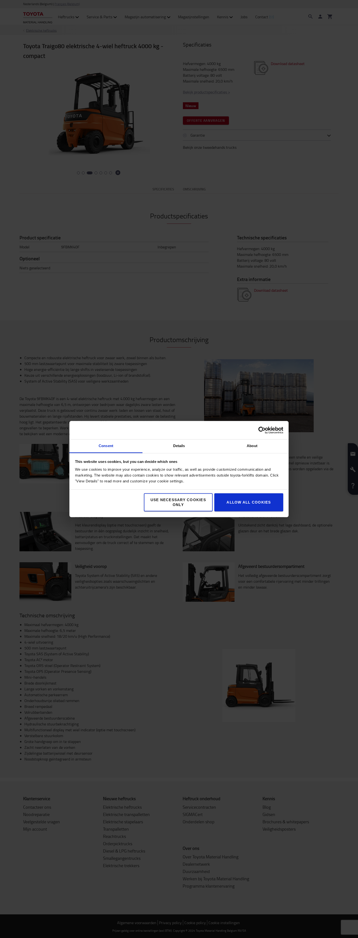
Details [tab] (179, 446)
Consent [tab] (106, 446)
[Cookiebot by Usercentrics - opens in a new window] (262, 430)
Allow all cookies (248, 502)
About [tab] (252, 446)
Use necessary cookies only (178, 502)
